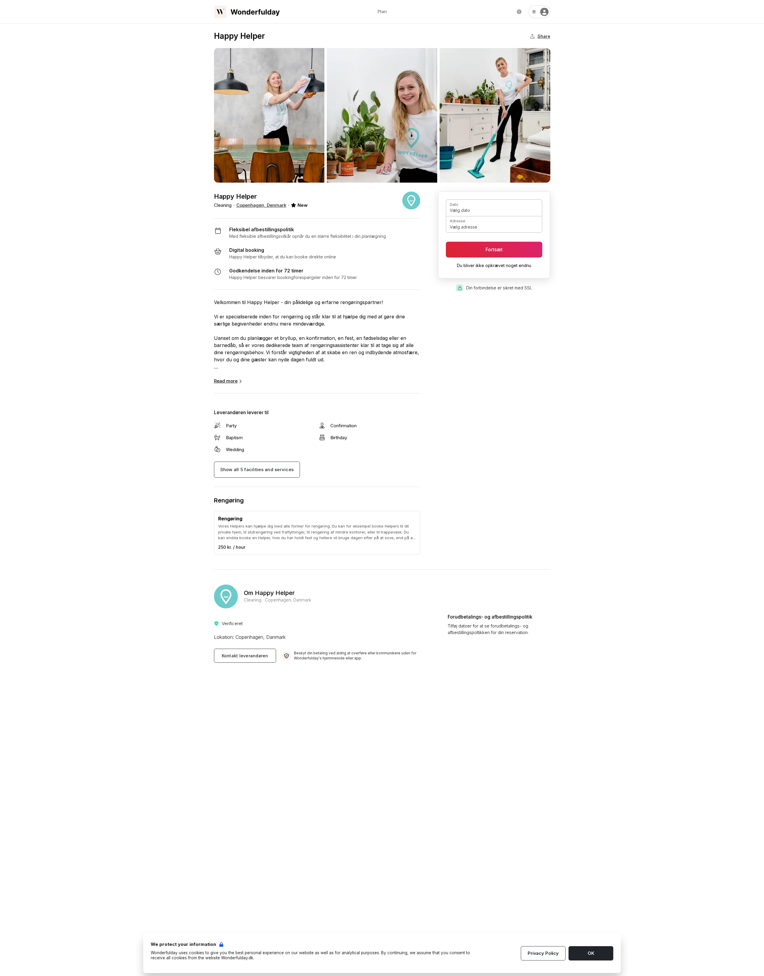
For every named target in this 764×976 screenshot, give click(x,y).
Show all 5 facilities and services (257, 469)
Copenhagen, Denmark (261, 205)
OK (591, 953)
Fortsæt (494, 249)
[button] (539, 11)
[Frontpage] (247, 12)
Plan (382, 11)
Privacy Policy (543, 953)
